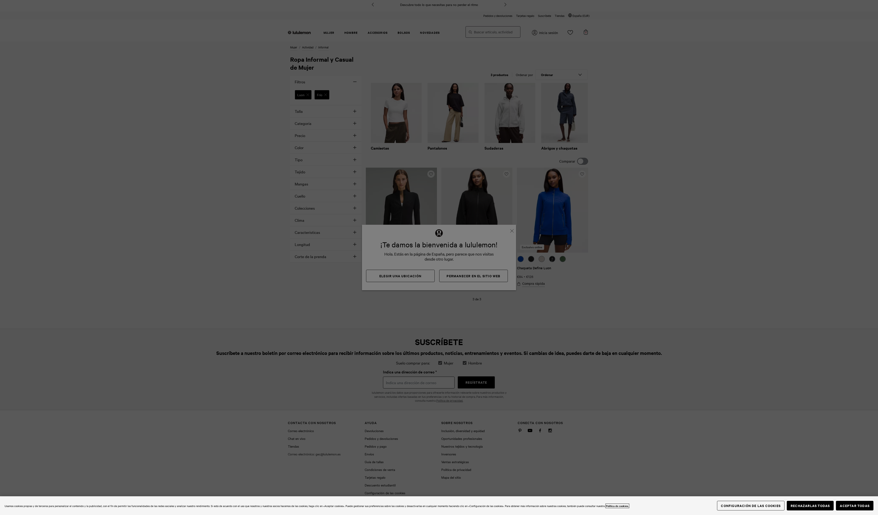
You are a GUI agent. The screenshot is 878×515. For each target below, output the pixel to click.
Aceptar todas (855, 505)
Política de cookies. (617, 506)
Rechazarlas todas (810, 505)
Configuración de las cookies (751, 505)
